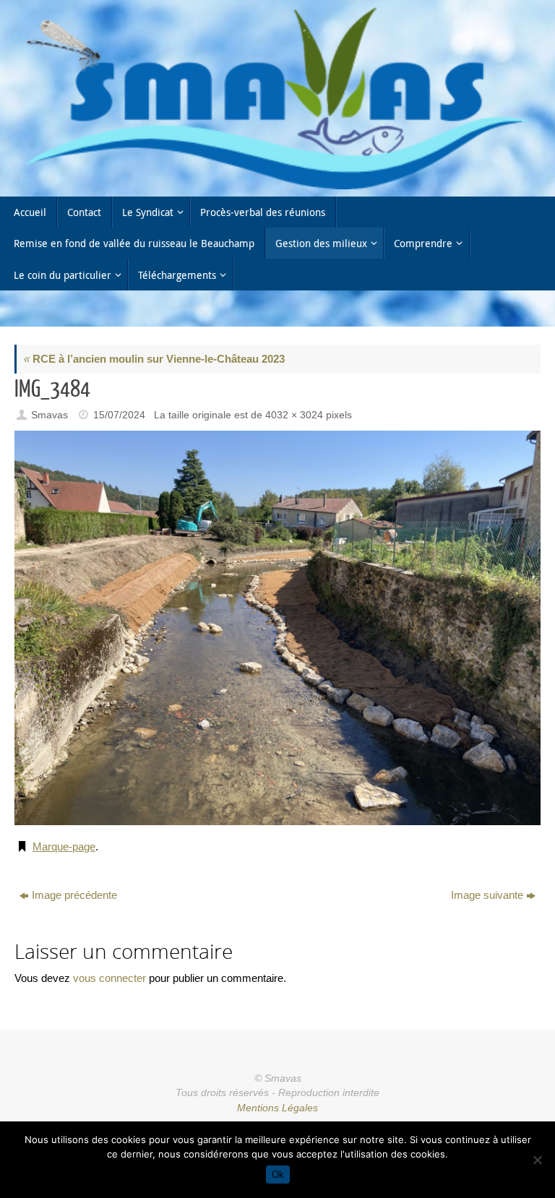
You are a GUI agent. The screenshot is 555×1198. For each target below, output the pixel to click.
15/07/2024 (119, 415)
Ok (278, 1174)
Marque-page (64, 846)
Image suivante (487, 895)
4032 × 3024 (294, 415)
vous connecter (109, 978)
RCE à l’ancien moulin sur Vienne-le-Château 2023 (154, 359)
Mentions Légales (277, 1108)
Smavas (49, 415)
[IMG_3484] (277, 628)
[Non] (537, 1159)
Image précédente (74, 895)
